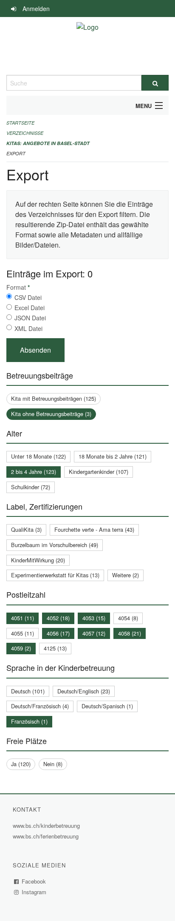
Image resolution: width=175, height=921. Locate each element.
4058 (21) (129, 633)
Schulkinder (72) (30, 487)
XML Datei (28, 328)
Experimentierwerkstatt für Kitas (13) (55, 575)
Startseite (20, 123)
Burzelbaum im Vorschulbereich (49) (54, 545)
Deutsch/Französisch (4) (40, 706)
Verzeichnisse (24, 133)
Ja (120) (21, 764)
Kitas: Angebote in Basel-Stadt (48, 143)
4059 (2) (21, 648)
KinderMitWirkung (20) (38, 560)
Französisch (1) (29, 721)
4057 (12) (93, 633)
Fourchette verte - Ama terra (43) (94, 529)
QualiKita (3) (26, 529)
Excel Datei (29, 307)
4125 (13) (55, 648)
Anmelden (36, 8)
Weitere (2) (125, 575)
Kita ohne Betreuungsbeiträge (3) (51, 414)
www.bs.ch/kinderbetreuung (47, 825)
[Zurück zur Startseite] (87, 46)
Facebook (34, 881)
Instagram (34, 892)
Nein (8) (52, 764)
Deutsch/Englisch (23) (83, 691)
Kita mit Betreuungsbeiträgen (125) (53, 398)
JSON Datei (30, 318)
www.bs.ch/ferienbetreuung (47, 836)
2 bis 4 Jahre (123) (33, 472)
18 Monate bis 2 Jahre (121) (113, 456)
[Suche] (155, 83)
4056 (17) (58, 633)
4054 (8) (128, 618)
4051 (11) (22, 618)
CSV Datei (28, 297)
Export (15, 153)
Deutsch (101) (28, 691)
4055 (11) (22, 633)
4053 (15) (93, 618)
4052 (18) (58, 618)
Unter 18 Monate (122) (38, 456)
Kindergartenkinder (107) (98, 472)
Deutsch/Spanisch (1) (107, 706)
